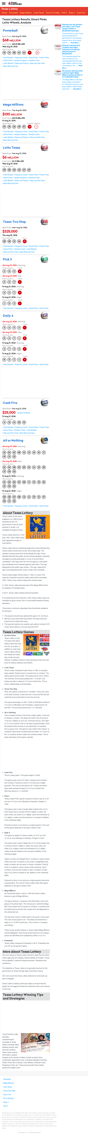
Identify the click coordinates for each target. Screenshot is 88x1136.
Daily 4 (72, 13)
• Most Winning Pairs (10, 66)
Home (4, 13)
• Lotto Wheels (7, 63)
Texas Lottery (9, 8)
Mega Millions (26, 13)
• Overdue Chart (33, 60)
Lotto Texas (39, 13)
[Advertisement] (26, 84)
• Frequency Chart (20, 57)
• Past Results (7, 57)
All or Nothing (8, 1098)
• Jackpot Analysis (20, 60)
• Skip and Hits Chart (37, 63)
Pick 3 (64, 13)
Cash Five (81, 13)
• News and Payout (21, 63)
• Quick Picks (7, 60)
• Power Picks (43, 57)
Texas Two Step (53, 13)
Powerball (13, 13)
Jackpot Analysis (23, 412)
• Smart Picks (33, 57)
